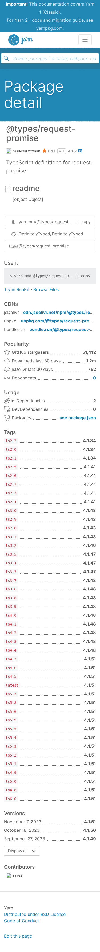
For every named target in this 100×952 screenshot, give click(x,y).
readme (26, 188)
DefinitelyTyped (27, 151)
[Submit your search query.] (6, 58)
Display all (18, 851)
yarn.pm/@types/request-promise (53, 221)
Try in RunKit (17, 289)
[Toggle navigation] (85, 39)
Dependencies (30, 400)
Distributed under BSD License (35, 914)
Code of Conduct (21, 920)
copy (86, 221)
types (18, 876)
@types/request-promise (44, 246)
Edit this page (18, 936)
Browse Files (46, 289)
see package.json (77, 417)
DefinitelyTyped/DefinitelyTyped (51, 233)
